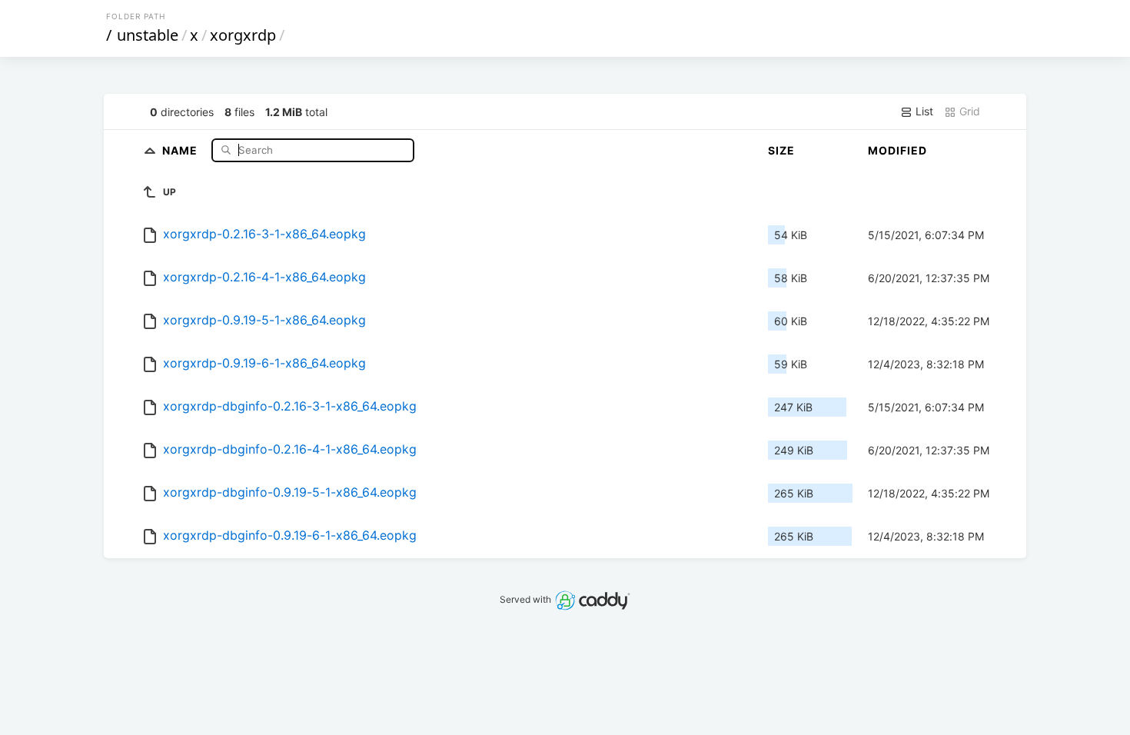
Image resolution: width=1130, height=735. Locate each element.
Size (781, 150)
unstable (147, 35)
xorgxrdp (243, 35)
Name (181, 149)
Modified (897, 150)
